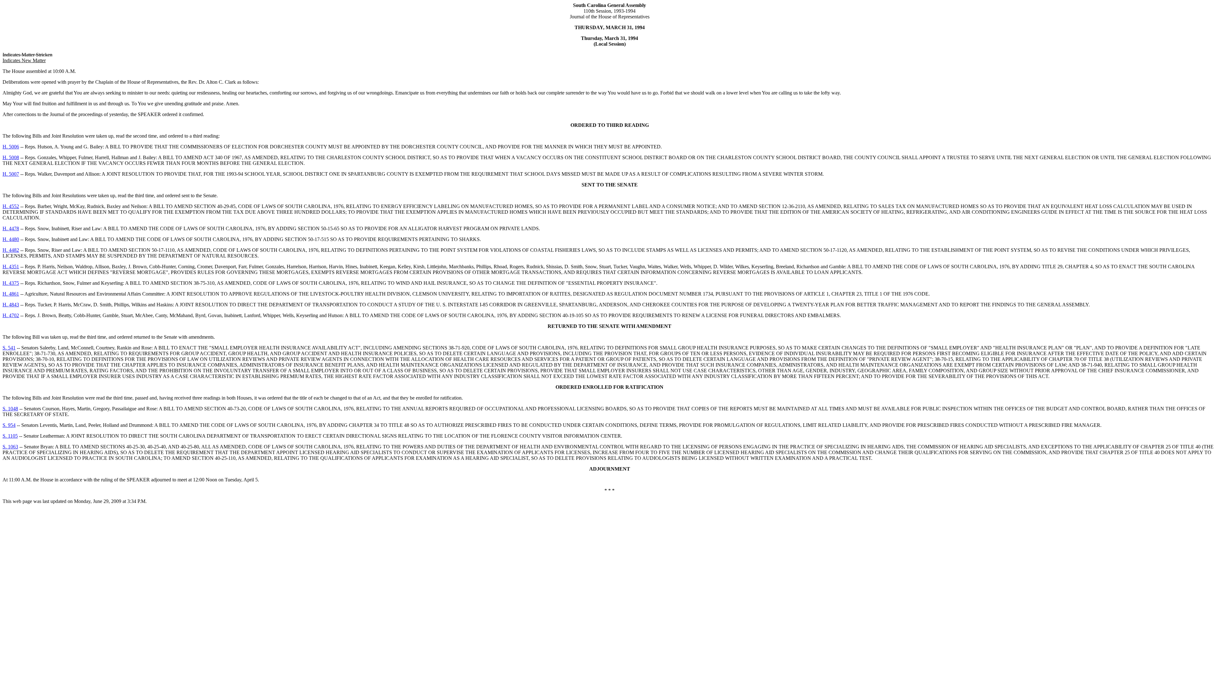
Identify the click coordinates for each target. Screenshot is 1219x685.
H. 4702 (11, 315)
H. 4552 (11, 206)
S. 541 (9, 347)
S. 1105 (10, 436)
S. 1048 (10, 408)
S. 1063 (10, 446)
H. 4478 (11, 228)
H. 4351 (11, 266)
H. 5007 (11, 174)
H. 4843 (11, 304)
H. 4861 (11, 294)
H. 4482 (11, 250)
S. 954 (9, 425)
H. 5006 (11, 146)
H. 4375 (11, 283)
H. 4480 (11, 239)
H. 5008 (11, 157)
